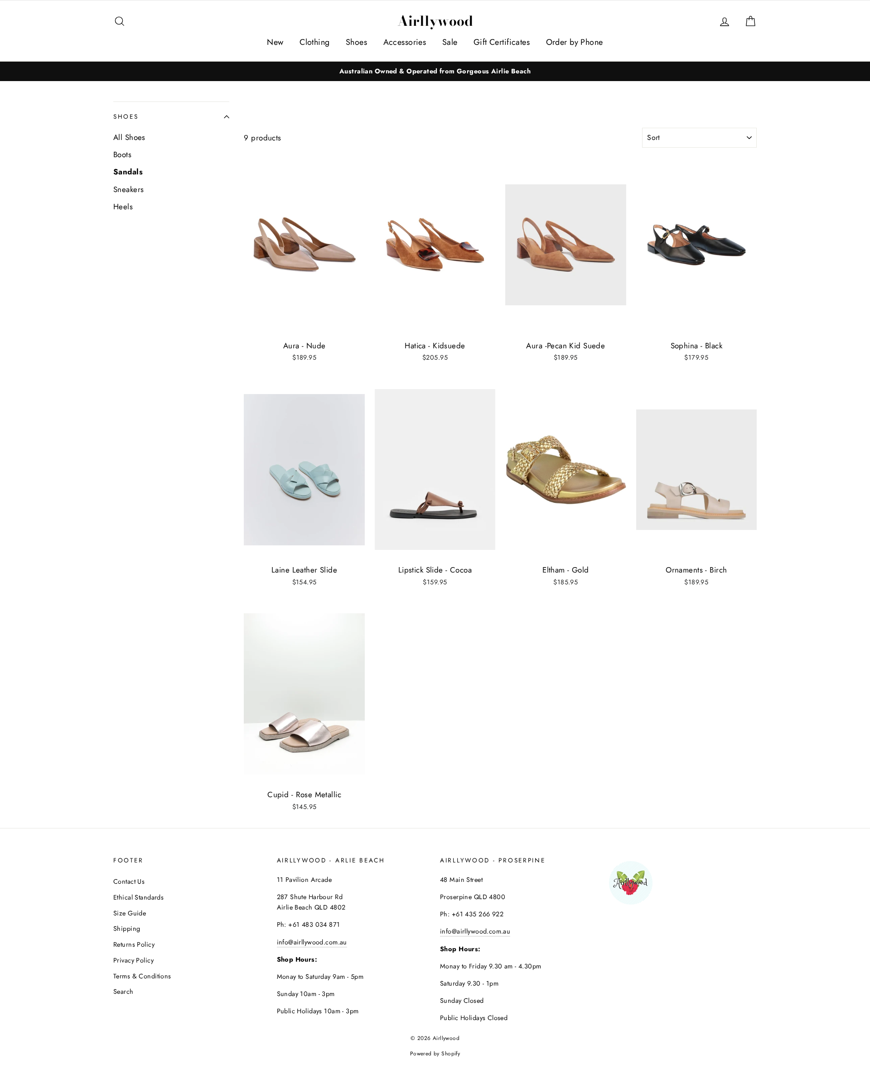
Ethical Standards (138, 897)
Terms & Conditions (142, 976)
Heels (123, 206)
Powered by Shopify (435, 1053)
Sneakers (128, 189)
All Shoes (129, 137)
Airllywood (435, 21)
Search (123, 991)
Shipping (126, 928)
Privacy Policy (133, 960)
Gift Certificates (502, 42)
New (275, 42)
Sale (450, 42)
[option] (435, 71)
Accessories (404, 42)
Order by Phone (574, 42)
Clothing (314, 42)
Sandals (128, 171)
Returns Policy (134, 944)
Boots (122, 154)
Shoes (356, 42)
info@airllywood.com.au (312, 942)
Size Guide (129, 913)
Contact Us (129, 881)
